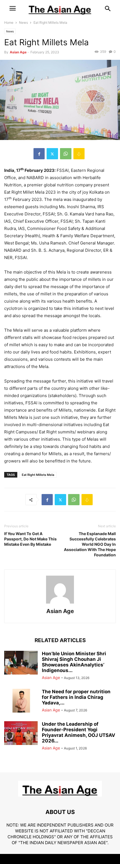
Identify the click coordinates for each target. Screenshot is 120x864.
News (23, 22)
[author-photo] (60, 603)
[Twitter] (52, 153)
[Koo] (79, 153)
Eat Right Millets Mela (38, 475)
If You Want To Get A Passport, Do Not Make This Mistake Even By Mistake (30, 539)
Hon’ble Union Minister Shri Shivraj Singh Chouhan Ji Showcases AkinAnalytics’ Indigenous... (74, 662)
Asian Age (18, 52)
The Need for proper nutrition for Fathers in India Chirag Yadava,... (76, 697)
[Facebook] (39, 153)
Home (8, 22)
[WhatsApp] (65, 153)
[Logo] (60, 795)
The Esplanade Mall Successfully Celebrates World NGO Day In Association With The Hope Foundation (90, 544)
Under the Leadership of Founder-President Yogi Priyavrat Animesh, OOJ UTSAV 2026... (78, 732)
